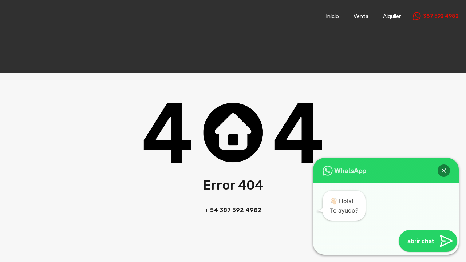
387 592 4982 (441, 16)
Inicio (332, 16)
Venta (361, 16)
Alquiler (392, 16)
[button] (444, 170)
